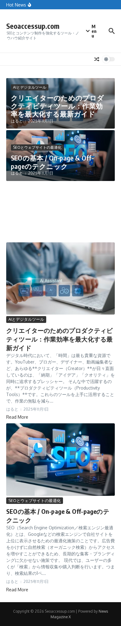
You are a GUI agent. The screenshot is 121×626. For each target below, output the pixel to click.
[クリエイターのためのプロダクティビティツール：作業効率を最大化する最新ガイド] (60, 278)
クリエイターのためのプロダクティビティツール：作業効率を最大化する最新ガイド (57, 105)
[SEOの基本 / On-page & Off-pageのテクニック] (60, 459)
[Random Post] (96, 59)
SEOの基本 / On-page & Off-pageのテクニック (52, 161)
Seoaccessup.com (32, 25)
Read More (17, 417)
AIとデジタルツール (29, 87)
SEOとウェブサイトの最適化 (37, 147)
